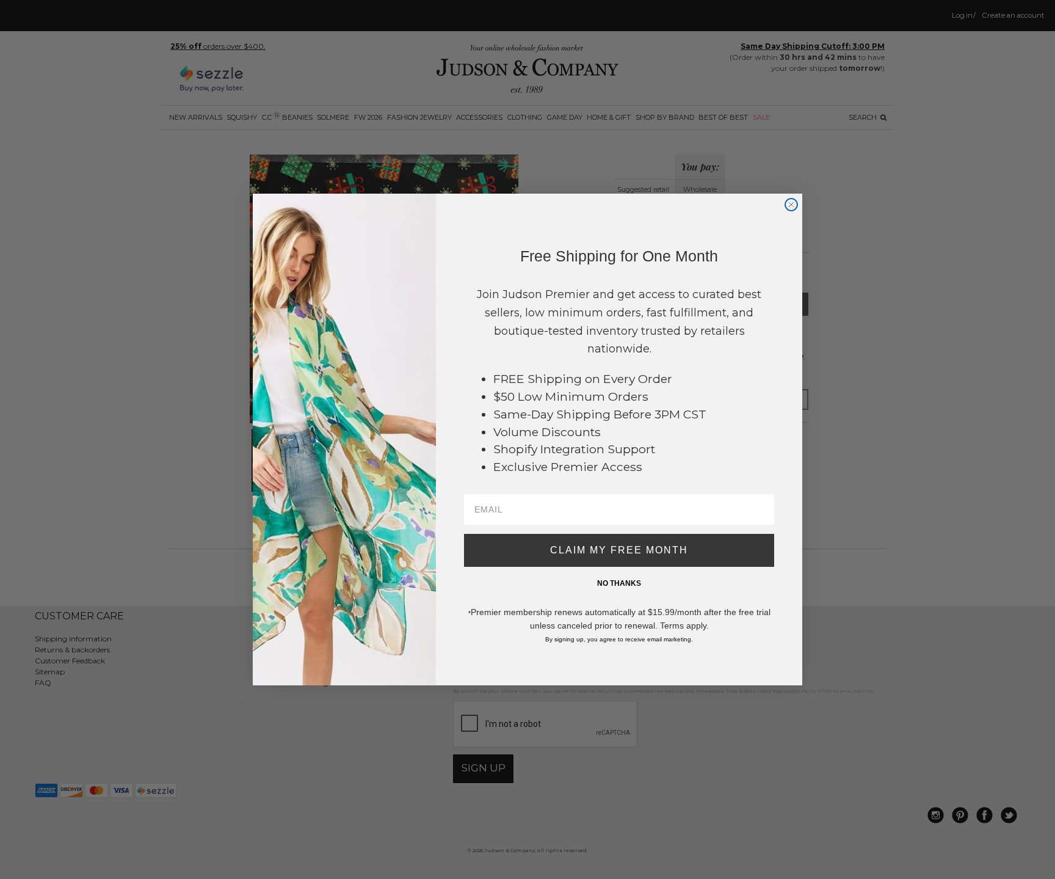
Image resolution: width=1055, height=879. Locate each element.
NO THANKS (619, 583)
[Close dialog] (791, 205)
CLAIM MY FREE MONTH (619, 550)
